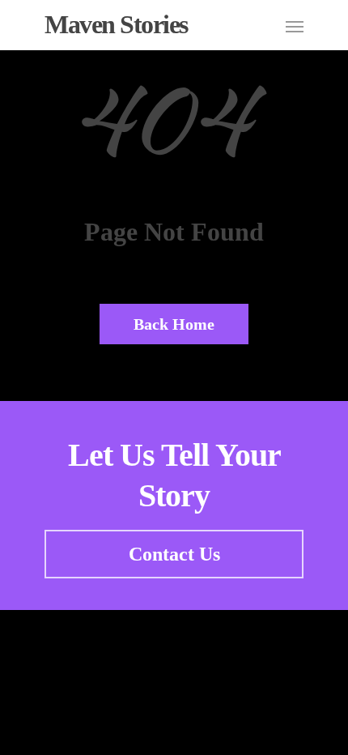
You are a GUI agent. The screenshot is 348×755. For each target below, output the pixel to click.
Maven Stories (116, 24)
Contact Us (174, 554)
